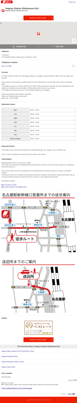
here (6, 181)
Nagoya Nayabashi (10, 356)
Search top (72, 2)
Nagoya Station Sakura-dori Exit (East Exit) (18, 351)
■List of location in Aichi (9, 185)
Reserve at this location (38, 18)
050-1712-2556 (6, 66)
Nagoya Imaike (8, 367)
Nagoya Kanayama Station (13, 361)
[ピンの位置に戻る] (74, 41)
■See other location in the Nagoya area (14, 187)
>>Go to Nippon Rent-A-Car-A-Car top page (16, 388)
